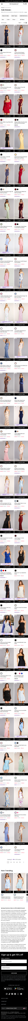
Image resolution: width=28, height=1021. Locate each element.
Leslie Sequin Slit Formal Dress (5, 53)
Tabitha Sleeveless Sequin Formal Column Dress (6, 296)
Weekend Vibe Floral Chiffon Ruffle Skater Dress (5, 897)
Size (3, 19)
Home (2, 7)
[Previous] (2, 1)
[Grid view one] (24, 22)
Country (3, 965)
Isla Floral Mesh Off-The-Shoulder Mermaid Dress (5, 504)
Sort (20, 22)
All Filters (22, 19)
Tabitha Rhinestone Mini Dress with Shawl (5, 711)
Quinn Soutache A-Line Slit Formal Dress (6, 538)
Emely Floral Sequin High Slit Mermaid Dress (6, 192)
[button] (1, 50)
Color (8, 19)
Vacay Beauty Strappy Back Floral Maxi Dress (5, 815)
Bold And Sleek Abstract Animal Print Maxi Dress (5, 401)
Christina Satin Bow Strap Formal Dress (6, 746)
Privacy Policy (17, 979)
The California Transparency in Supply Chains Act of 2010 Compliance (13, 1014)
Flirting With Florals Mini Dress (5, 780)
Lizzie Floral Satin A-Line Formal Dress (5, 676)
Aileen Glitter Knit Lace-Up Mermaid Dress (6, 227)
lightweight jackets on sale (16, 940)
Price (14, 19)
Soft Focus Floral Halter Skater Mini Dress (5, 643)
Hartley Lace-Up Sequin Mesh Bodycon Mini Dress (6, 573)
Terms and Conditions (8, 979)
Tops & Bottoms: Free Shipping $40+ (18, 1)
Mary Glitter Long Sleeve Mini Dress (6, 122)
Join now (14, 973)
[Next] (26, 1)
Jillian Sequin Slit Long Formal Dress (5, 608)
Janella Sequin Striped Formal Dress (5, 434)
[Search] (24, 4)
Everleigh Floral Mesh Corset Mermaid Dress (6, 331)
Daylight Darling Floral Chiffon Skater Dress (19, 897)
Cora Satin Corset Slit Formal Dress (5, 157)
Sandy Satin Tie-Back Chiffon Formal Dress (5, 469)
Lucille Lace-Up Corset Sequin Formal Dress (5, 850)
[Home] (14, 4)
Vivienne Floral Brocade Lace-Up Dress (5, 88)
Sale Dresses (6, 10)
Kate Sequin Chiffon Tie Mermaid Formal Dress (5, 366)
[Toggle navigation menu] (2, 4)
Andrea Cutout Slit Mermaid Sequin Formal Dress (6, 262)
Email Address (5, 958)
